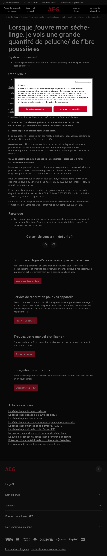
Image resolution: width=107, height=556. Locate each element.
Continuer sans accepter (83, 82)
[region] (53, 97)
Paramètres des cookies (35, 109)
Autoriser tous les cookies (70, 109)
